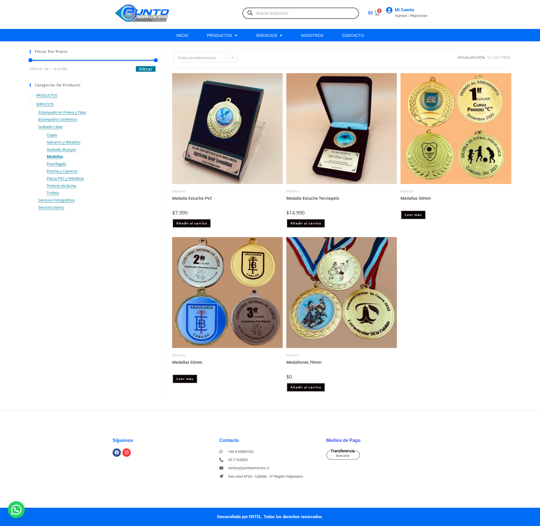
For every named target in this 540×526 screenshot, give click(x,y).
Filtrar (145, 69)
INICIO (182, 35)
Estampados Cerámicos (57, 119)
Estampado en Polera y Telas (62, 112)
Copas (52, 134)
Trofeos (53, 192)
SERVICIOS (266, 35)
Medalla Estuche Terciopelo (312, 198)
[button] (16, 509)
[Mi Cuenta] (389, 10)
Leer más (413, 214)
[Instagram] (126, 452)
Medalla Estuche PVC (192, 198)
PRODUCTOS (219, 35)
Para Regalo (56, 163)
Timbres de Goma (61, 185)
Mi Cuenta (404, 9)
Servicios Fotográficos (56, 200)
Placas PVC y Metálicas (65, 178)
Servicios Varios (51, 207)
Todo (505, 57)
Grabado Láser (50, 126)
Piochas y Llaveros (62, 171)
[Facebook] (116, 452)
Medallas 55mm (187, 362)
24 (496, 57)
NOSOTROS (312, 35)
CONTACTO (353, 35)
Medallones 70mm (303, 362)
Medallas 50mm (415, 198)
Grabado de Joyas (61, 149)
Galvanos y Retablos (63, 142)
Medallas (55, 156)
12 (489, 57)
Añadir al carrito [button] (191, 223)
